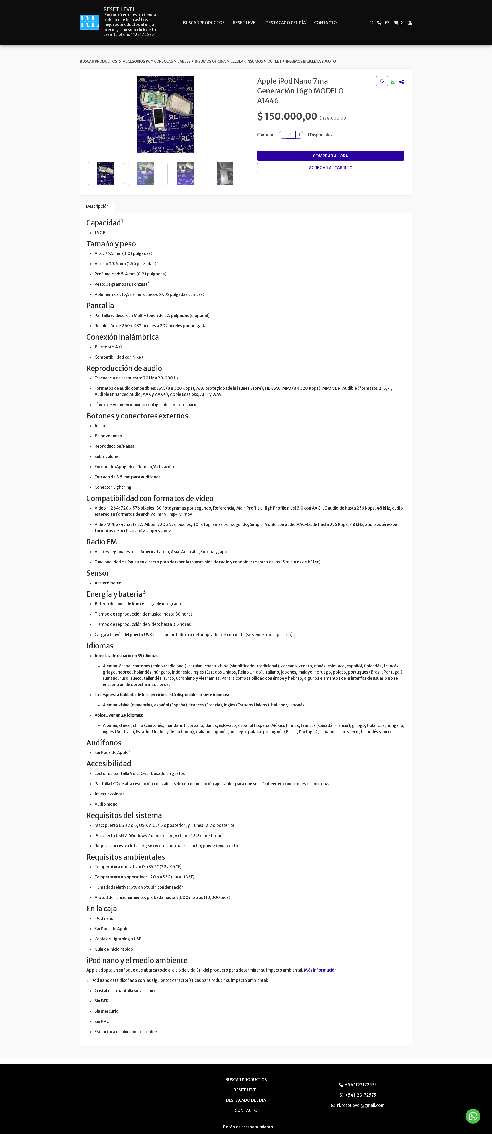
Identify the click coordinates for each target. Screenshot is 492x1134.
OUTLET (274, 61)
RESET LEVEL (119, 9)
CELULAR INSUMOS (247, 61)
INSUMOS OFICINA (211, 61)
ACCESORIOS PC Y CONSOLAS (148, 61)
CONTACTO (325, 22)
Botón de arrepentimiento (248, 1126)
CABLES (184, 61)
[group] (165, 114)
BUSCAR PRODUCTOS (204, 22)
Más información (320, 970)
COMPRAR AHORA (330, 155)
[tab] (97, 207)
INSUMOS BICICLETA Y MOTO (311, 61)
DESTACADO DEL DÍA (286, 22)
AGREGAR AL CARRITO (331, 167)
